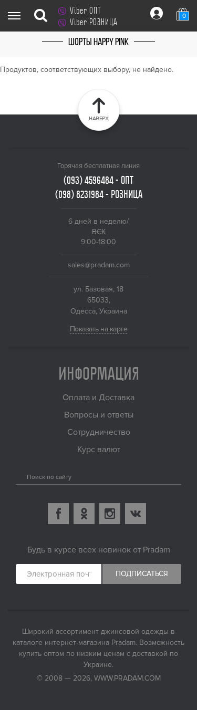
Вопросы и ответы (98, 415)
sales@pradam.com (99, 264)
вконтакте (135, 513)
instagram (109, 513)
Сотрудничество (98, 432)
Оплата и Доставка (98, 397)
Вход (156, 13)
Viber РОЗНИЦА (94, 22)
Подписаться (142, 573)
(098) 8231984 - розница (98, 194)
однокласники (84, 513)
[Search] (20, 474)
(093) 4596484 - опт (98, 180)
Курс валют (98, 449)
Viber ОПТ (85, 10)
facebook (58, 513)
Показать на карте (99, 329)
